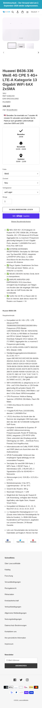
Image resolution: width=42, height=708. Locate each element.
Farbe (4, 169)
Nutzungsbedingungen (13, 619)
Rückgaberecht (10, 588)
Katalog (7, 570)
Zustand (5, 178)
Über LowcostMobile (12, 563)
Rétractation (9, 594)
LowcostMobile (23, 700)
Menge (5, 197)
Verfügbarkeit (7, 188)
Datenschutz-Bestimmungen (15, 625)
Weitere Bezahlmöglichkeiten (21, 221)
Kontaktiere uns (11, 631)
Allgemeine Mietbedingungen (15, 613)
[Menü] (27, 11)
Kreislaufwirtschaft (12, 601)
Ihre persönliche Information (15, 638)
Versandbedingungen (13, 582)
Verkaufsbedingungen (13, 607)
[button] (35, 12)
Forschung (9, 576)
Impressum (9, 644)
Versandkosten (11, 110)
